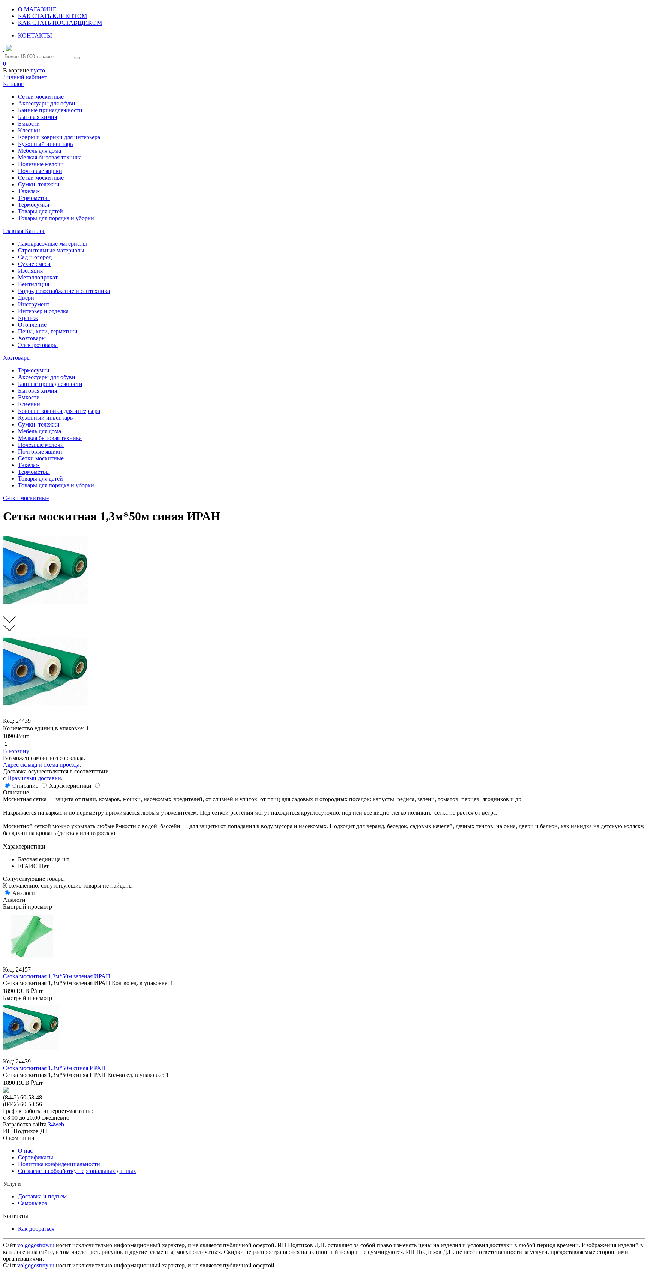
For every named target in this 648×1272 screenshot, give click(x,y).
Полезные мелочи (41, 164)
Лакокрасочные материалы (52, 243)
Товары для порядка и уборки (56, 218)
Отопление (32, 324)
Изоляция (30, 270)
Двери (26, 297)
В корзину (16, 751)
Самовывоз (32, 1203)
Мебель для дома (39, 150)
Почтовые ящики (40, 171)
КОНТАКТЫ (35, 35)
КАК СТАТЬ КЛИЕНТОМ (52, 16)
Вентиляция (33, 284)
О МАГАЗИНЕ (37, 9)
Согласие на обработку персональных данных (77, 1171)
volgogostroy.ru (35, 1245)
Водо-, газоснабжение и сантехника (64, 291)
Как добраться (36, 1228)
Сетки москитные (41, 96)
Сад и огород (35, 257)
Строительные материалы (51, 250)
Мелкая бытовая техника (50, 157)
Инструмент (34, 304)
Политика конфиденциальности (59, 1164)
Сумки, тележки (39, 184)
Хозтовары (32, 338)
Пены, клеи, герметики (48, 331)
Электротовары (38, 345)
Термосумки (34, 204)
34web (56, 1124)
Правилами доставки (34, 778)
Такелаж (29, 191)
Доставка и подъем (42, 1196)
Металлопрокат (38, 277)
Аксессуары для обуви (46, 103)
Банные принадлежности (50, 110)
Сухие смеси (34, 264)
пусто (37, 70)
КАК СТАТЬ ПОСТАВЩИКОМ (60, 23)
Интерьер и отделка (43, 311)
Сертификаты (35, 1157)
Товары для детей (40, 211)
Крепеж (28, 318)
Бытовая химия (37, 117)
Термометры (34, 198)
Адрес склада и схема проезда (41, 764)
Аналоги (23, 893)
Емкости (29, 123)
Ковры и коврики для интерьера (59, 137)
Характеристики (70, 785)
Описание (25, 785)
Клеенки (29, 130)
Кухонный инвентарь (45, 144)
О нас (25, 1150)
